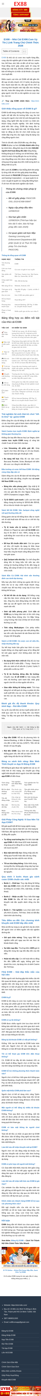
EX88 (4, 58)
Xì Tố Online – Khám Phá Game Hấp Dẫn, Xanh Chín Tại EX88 (20, 1271)
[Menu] (3, 3)
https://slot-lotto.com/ (19, 1305)
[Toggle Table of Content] (22, 51)
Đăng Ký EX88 (17, 1240)
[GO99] (20, 1393)
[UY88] (20, 1388)
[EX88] (20, 4)
